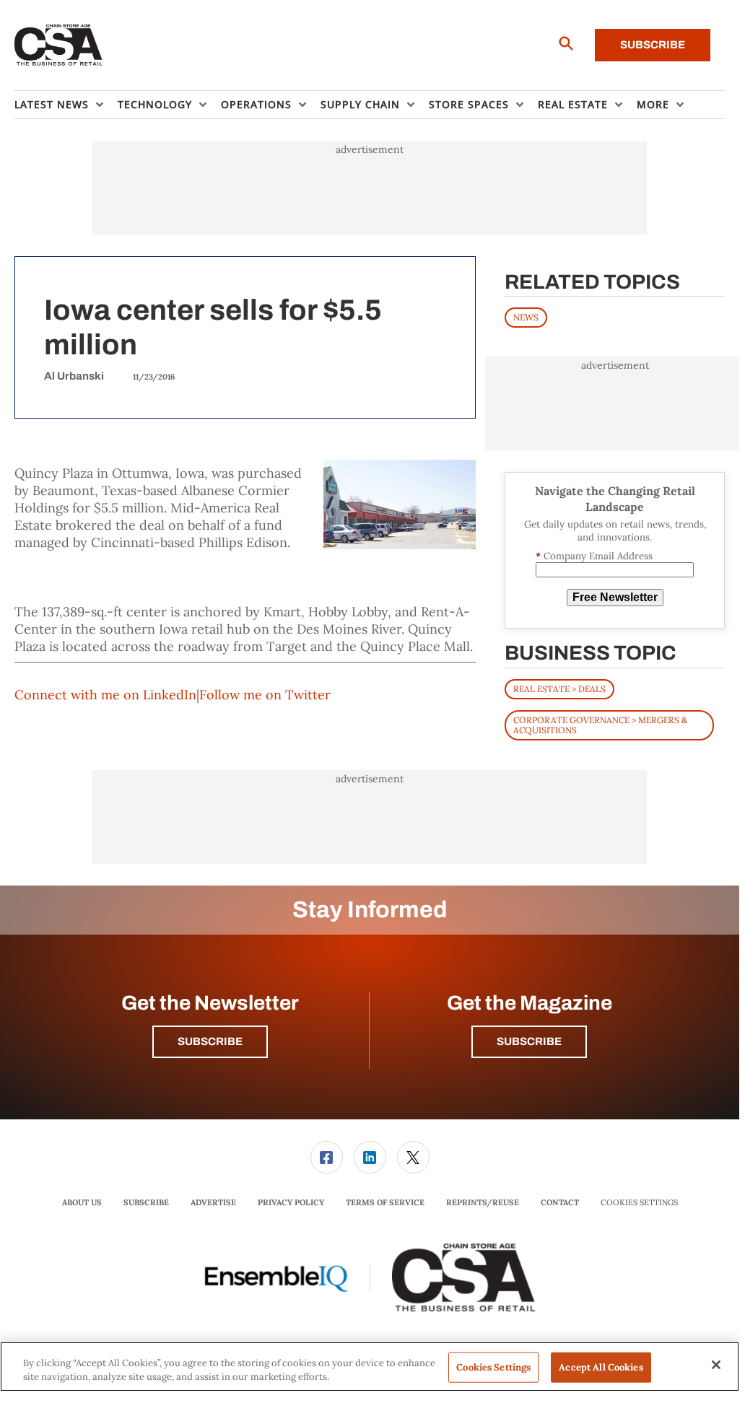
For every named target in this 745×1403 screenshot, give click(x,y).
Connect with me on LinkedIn (105, 694)
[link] (326, 1157)
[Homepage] (58, 45)
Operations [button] (256, 104)
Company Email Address (594, 556)
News (526, 317)
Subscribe (652, 45)
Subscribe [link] (146, 1202)
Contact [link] (560, 1202)
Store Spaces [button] (469, 104)
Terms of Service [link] (385, 1202)
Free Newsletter (615, 597)
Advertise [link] (213, 1202)
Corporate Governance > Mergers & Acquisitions (600, 724)
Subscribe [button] (210, 1041)
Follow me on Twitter (265, 694)
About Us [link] (82, 1202)
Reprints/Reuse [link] (482, 1202)
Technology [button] (155, 104)
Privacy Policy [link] (291, 1202)
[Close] (716, 1365)
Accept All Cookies (600, 1367)
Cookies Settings (639, 1203)
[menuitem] (66, 104)
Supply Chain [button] (360, 104)
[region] (369, 1366)
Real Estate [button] (573, 104)
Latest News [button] (51, 104)
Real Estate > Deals (559, 688)
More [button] (653, 104)
